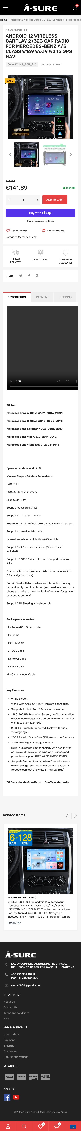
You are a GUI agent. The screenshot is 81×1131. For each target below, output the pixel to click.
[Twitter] (20, 276)
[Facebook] (29, 276)
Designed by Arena (57, 1112)
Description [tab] (17, 297)
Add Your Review (50, 64)
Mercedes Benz (27, 237)
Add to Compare (55, 230)
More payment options (40, 221)
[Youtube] (16, 1097)
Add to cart (54, 199)
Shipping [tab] (65, 297)
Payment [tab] (42, 297)
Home (3, 19)
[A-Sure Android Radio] (40, 7)
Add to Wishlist (19, 230)
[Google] (37, 276)
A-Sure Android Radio (17, 30)
